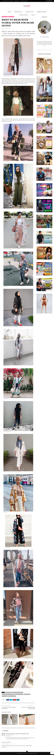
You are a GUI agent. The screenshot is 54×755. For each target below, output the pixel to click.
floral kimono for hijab (17, 692)
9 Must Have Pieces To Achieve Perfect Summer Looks (17, 733)
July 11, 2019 (27, 723)
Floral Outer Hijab (19, 694)
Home (9, 11)
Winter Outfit (23, 15)
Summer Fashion (41, 11)
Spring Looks (29, 11)
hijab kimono (27, 694)
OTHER (33, 15)
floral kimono (8, 692)
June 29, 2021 (9, 723)
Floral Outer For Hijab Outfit (8, 694)
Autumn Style (18, 11)
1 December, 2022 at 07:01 (10, 734)
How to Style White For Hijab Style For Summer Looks (10, 720)
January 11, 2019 (5, 28)
